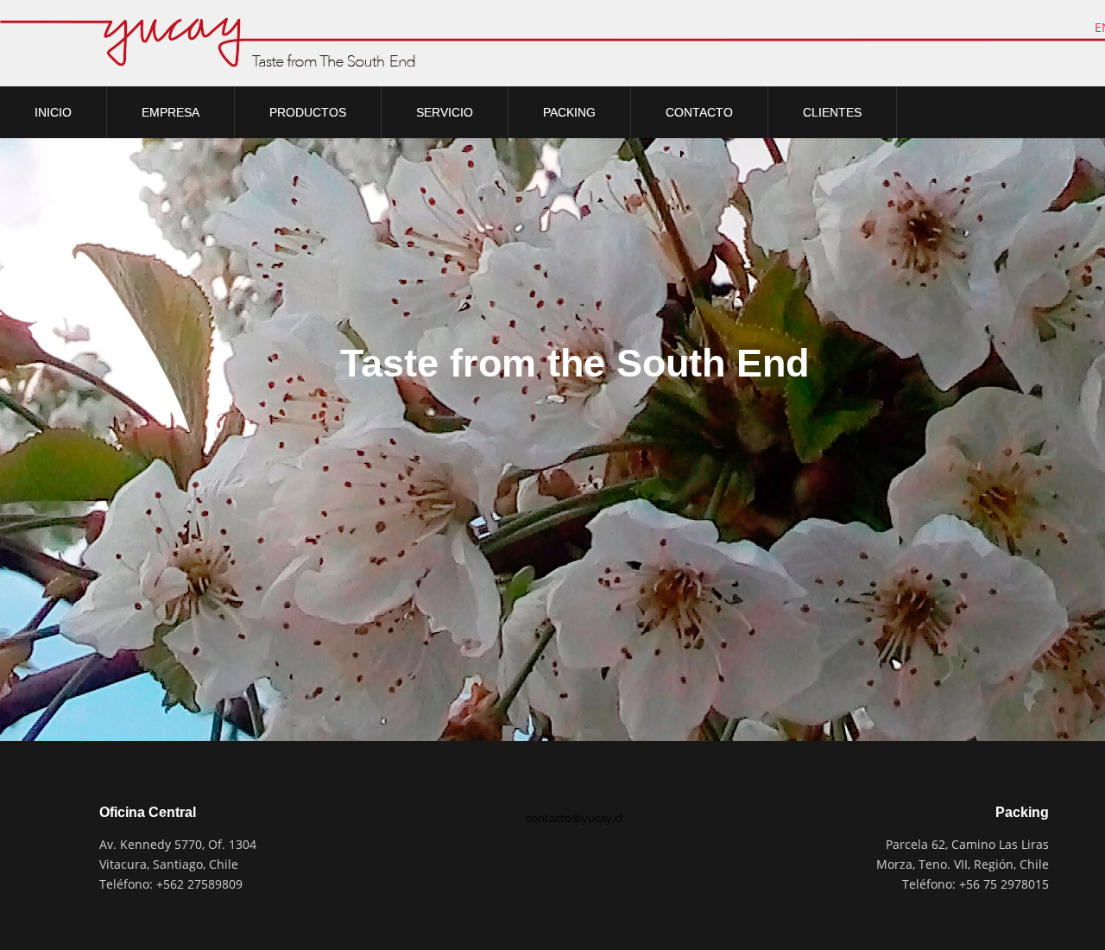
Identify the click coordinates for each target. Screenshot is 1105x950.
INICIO (53, 112)
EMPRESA (170, 112)
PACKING (569, 112)
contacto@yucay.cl (574, 818)
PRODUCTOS (307, 112)
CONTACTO (699, 112)
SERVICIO (444, 112)
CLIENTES (832, 112)
